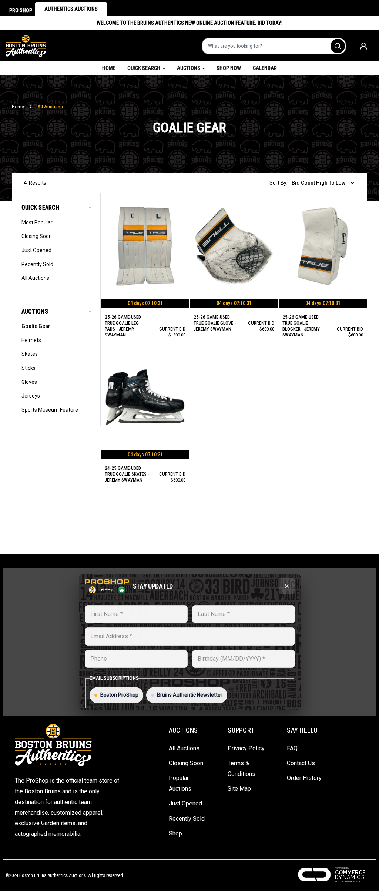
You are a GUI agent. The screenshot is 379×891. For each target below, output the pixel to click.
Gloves (29, 382)
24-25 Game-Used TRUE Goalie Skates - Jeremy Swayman (127, 474)
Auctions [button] (188, 68)
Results (35, 183)
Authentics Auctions (71, 9)
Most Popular (37, 222)
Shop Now (229, 68)
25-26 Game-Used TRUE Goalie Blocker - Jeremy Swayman (301, 326)
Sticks (28, 368)
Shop (175, 833)
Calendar (265, 68)
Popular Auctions (180, 783)
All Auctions (35, 278)
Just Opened (36, 250)
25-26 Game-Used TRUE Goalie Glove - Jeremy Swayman (215, 323)
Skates (29, 354)
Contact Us (301, 763)
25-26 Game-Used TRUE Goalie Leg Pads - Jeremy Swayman (123, 326)
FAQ (292, 748)
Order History (304, 777)
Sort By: (278, 183)
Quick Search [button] (143, 68)
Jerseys (30, 396)
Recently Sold (37, 264)
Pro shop (20, 10)
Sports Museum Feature (49, 410)
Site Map (239, 788)
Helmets (31, 340)
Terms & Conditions (241, 768)
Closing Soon (36, 236)
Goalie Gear (35, 326)
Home (111, 68)
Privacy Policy (246, 748)
